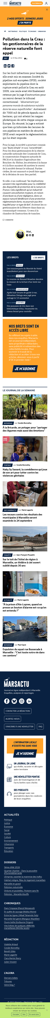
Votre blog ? (9, 985)
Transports (9, 847)
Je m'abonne (37, 3)
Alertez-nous (12, 719)
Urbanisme (42, 31)
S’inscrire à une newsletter (19, 726)
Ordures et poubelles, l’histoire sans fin (21, 890)
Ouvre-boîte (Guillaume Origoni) (18, 922)
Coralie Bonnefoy (11, 947)
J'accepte (15, 1014)
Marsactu (18, 1002)
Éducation (8, 851)
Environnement (11, 840)
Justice (7, 823)
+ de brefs (38, 257)
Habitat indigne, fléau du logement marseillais (24, 880)
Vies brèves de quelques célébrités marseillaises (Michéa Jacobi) (19, 926)
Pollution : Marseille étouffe (16, 894)
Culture (7, 837)
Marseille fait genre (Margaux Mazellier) (21, 918)
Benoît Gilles (9, 951)
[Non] (47, 1010)
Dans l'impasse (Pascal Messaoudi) (19, 908)
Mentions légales (30, 1002)
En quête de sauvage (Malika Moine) (20, 911)
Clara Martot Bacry (12, 958)
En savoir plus (34, 1014)
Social (6, 830)
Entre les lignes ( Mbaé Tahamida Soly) (21, 915)
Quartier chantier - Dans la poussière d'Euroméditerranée (20, 872)
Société (7, 833)
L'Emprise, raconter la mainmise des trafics (23, 876)
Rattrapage (13, 31)
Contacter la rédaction (18, 711)
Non (24, 1014)
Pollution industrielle (13, 887)
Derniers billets (11, 978)
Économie (32, 31)
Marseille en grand (12, 883)
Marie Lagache (10, 954)
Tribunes (8, 981)
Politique (23, 31)
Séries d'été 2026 (12, 867)
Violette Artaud (11, 944)
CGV (40, 1002)
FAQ (40, 726)
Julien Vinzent (10, 961)
